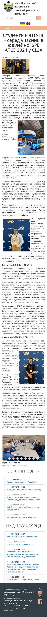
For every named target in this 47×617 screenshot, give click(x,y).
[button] (23, 66)
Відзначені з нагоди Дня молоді (22, 517)
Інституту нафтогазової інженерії (30, 95)
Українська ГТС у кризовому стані (23, 579)
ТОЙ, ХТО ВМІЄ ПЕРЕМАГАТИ (20, 544)
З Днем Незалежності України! (21, 482)
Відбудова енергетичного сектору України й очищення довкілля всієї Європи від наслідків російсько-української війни (23, 568)
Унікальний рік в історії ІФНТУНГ (22, 536)
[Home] (8, 6)
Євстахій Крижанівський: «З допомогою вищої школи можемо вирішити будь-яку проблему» (23, 554)
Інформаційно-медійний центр (14, 465)
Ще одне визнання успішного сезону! (24, 489)
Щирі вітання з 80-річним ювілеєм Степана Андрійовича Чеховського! (23, 498)
